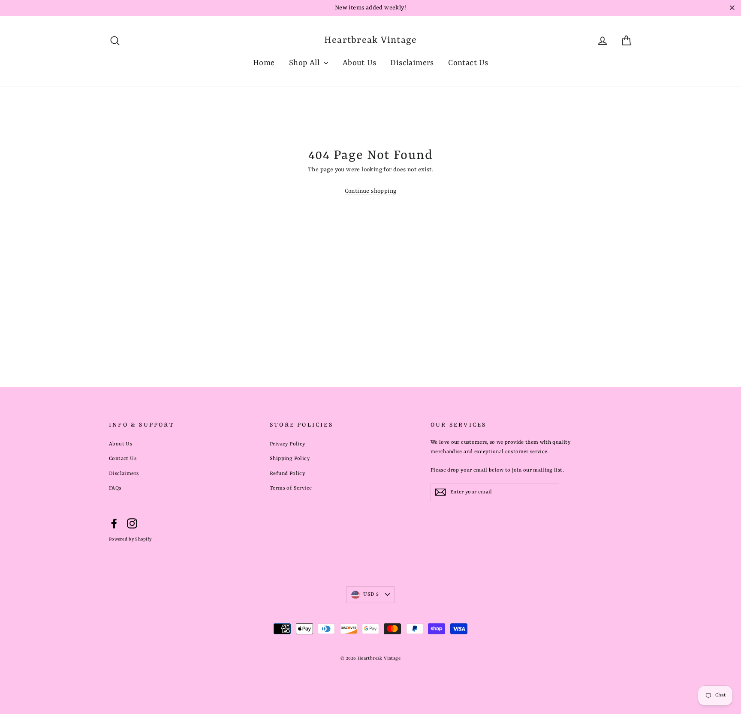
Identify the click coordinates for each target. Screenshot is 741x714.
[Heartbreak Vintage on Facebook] (114, 523)
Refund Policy (287, 474)
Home (264, 63)
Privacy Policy (287, 444)
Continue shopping (371, 191)
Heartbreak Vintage (370, 40)
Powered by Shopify (130, 539)
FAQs (115, 488)
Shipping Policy (290, 459)
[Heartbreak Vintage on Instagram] (132, 523)
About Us (359, 63)
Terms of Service (291, 488)
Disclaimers (412, 63)
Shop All (305, 63)
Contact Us (468, 63)
